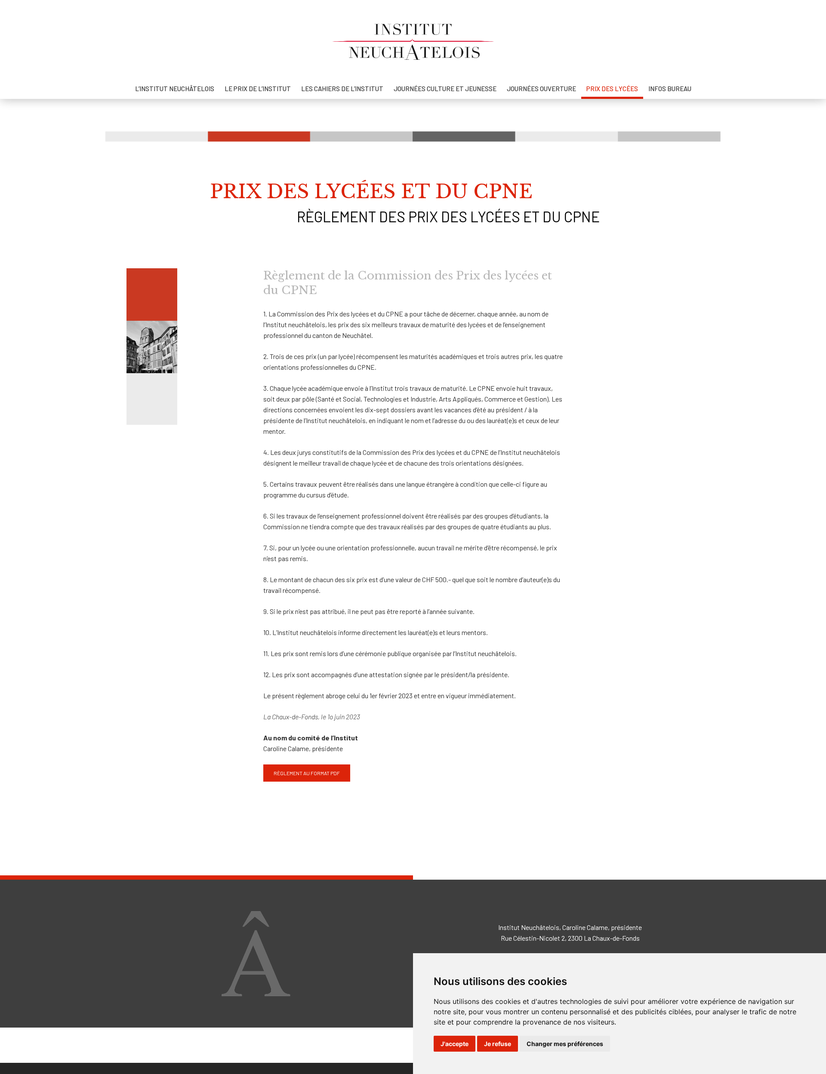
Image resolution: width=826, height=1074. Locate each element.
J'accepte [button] (454, 1043)
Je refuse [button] (497, 1043)
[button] (306, 773)
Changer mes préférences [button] (565, 1043)
